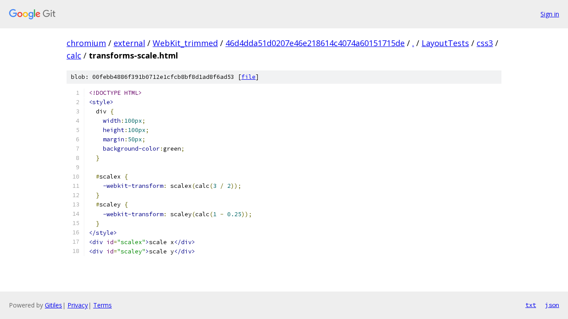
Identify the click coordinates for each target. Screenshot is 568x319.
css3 (485, 43)
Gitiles (53, 305)
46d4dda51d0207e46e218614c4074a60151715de (315, 43)
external (129, 43)
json (552, 305)
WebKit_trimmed (185, 43)
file (248, 77)
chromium (86, 43)
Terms (102, 305)
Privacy (77, 305)
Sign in (549, 14)
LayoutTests (445, 43)
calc (74, 55)
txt (530, 305)
